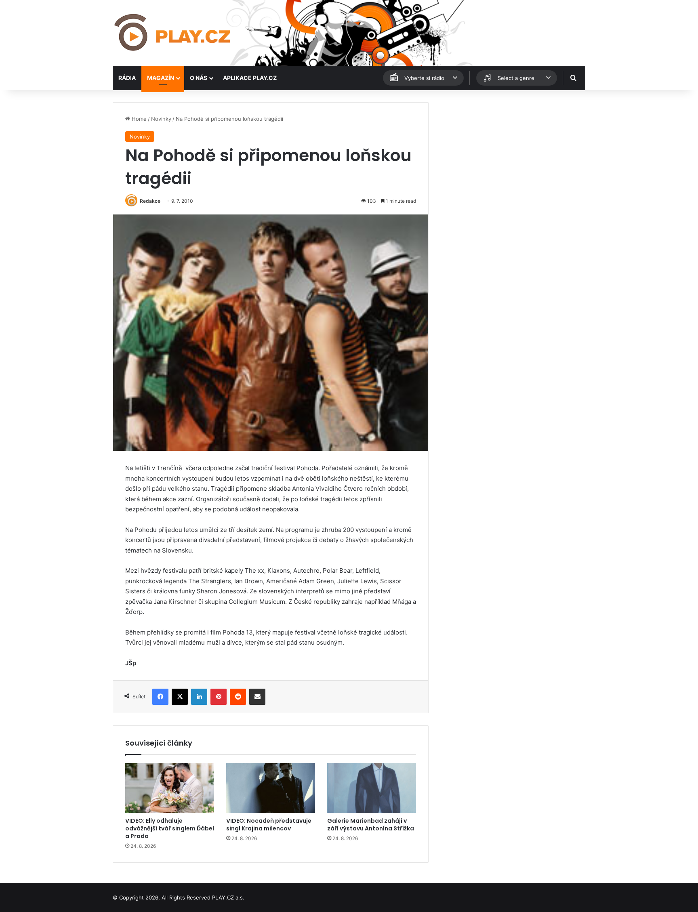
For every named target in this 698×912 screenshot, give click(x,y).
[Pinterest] (218, 697)
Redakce (150, 201)
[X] (180, 697)
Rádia (127, 77)
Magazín (160, 77)
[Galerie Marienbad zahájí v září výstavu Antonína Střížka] (371, 788)
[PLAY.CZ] (173, 33)
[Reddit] (238, 697)
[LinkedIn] (199, 697)
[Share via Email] (257, 697)
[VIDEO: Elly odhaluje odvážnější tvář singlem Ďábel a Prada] (169, 788)
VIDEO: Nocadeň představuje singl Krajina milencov (268, 824)
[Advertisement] (510, 158)
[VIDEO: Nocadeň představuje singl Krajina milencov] (270, 788)
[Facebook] (160, 697)
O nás (198, 77)
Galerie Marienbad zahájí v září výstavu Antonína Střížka (370, 824)
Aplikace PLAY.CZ (250, 77)
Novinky (161, 119)
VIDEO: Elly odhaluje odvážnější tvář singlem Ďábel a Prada (169, 828)
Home (138, 119)
